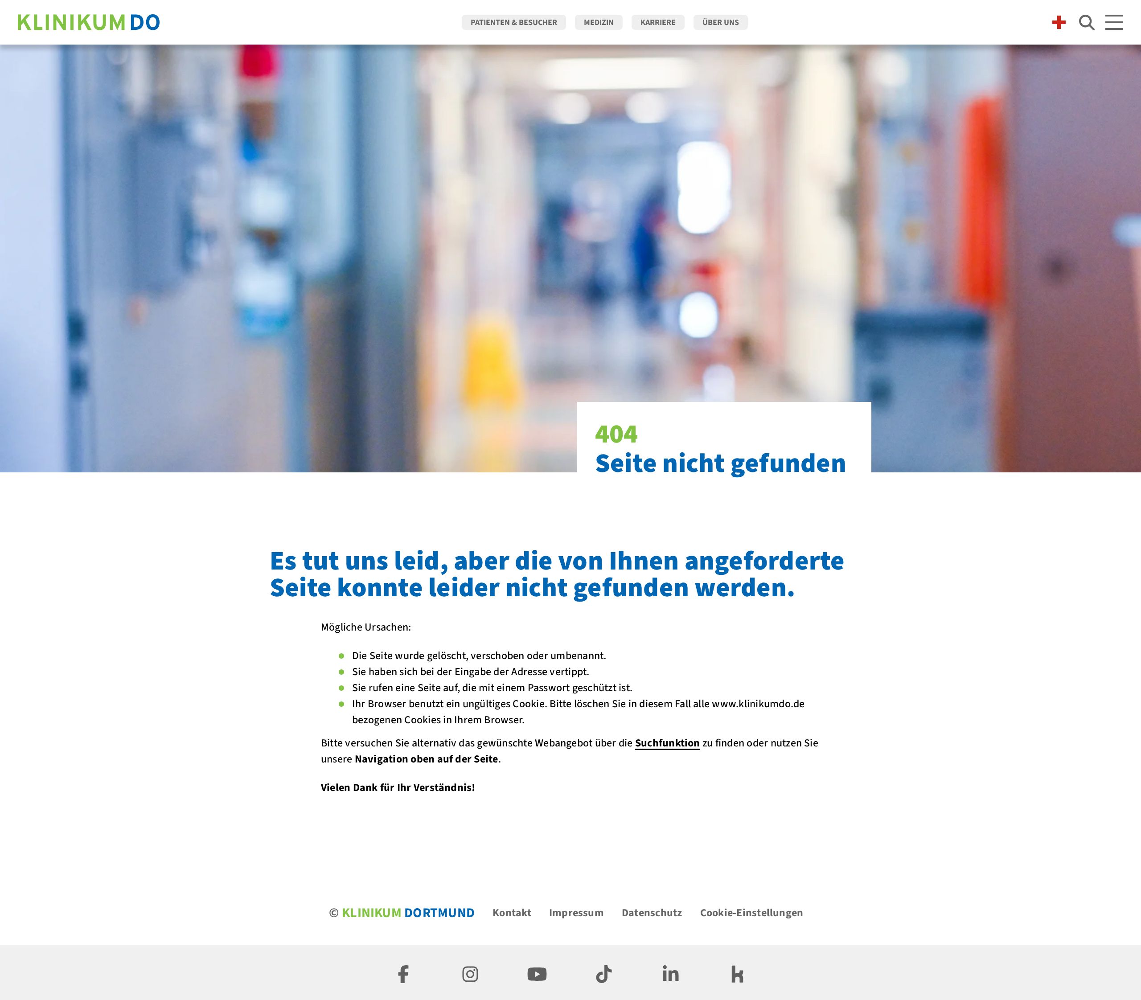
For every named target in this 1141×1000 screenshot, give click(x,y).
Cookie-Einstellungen (752, 913)
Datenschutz (652, 913)
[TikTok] (604, 972)
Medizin (599, 22)
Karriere (658, 22)
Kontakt (512, 913)
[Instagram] (470, 972)
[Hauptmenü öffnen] (1114, 22)
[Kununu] (737, 972)
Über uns (720, 22)
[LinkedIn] (671, 972)
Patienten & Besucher (514, 22)
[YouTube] (537, 972)
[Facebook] (403, 972)
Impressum (576, 913)
